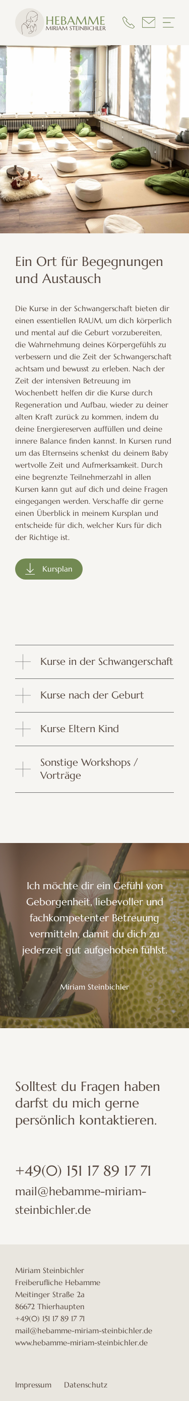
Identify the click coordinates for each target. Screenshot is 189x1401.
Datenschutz (85, 1384)
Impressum (33, 1384)
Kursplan (57, 569)
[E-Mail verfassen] (148, 22)
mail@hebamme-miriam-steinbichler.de (83, 1330)
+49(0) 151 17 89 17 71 (83, 1171)
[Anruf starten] (128, 22)
